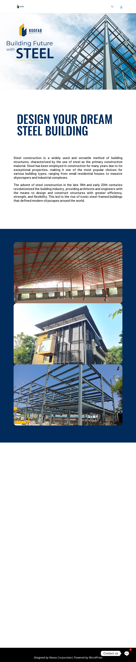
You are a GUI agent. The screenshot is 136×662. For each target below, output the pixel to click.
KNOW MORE (24, 212)
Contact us (23, 626)
